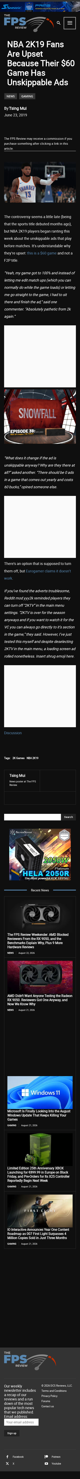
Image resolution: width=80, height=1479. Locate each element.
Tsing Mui (18, 108)
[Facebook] (21, 125)
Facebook (18, 1456)
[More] (68, 125)
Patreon (56, 1456)
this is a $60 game (42, 253)
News (11, 96)
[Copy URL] (59, 125)
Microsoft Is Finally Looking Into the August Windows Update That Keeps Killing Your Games (38, 1115)
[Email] (49, 125)
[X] (30, 125)
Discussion (13, 732)
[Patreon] (46, 1457)
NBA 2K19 (32, 758)
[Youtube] (46, 1463)
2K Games (19, 758)
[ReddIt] (40, 125)
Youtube (56, 1463)
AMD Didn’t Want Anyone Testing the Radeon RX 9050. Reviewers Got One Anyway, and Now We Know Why (39, 999)
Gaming (27, 96)
